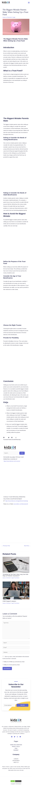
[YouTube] (20, 736)
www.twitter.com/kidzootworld (20, 504)
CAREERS (16, 758)
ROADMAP (16, 750)
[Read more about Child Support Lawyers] (16, 590)
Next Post (27, 545)
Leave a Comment (7, 17)
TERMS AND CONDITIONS (16, 744)
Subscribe (22, 705)
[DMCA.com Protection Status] (16, 781)
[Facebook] (11, 736)
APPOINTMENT (16, 760)
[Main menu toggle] (29, 2)
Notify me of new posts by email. (12, 664)
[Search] (22, 453)
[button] (5, 439)
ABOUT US (16, 762)
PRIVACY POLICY (16, 746)
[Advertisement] (16, 101)
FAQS (16, 748)
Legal (14, 17)
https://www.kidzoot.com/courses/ (12, 461)
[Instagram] (17, 736)
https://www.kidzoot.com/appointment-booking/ (16, 501)
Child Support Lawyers (9, 601)
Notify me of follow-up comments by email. (14, 661)
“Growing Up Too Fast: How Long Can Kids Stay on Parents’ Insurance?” (15, 575)
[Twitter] (14, 736)
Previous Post (6, 545)
